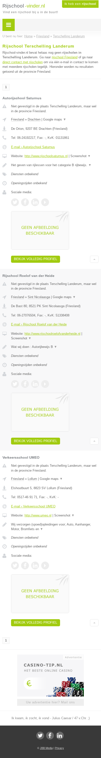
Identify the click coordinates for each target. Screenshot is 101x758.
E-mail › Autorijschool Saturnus (33, 147)
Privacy (59, 748)
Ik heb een (80, 4)
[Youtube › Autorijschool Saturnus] (45, 202)
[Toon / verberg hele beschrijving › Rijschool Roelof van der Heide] (55, 346)
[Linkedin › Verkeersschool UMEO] (35, 565)
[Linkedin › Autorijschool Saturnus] (35, 202)
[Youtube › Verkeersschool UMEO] (45, 565)
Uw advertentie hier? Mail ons (50, 702)
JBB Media (46, 748)
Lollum (32, 479)
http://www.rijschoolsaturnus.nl (46, 156)
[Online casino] (50, 656)
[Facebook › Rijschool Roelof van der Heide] (25, 384)
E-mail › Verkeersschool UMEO (33, 506)
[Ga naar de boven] (94, 259)
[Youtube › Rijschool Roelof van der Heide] (45, 384)
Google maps (54, 119)
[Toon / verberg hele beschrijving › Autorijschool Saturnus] (55, 165)
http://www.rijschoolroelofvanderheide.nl (52, 333)
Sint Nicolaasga (39, 297)
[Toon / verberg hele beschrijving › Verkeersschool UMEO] (55, 527)
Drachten (34, 119)
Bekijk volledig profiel (35, 259)
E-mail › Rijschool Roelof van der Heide (39, 324)
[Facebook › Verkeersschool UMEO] (25, 565)
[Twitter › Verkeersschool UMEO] (15, 565)
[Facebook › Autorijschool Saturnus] (25, 202)
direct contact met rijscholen (22, 62)
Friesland (17, 119)
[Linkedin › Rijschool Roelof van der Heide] (35, 384)
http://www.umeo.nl (38, 515)
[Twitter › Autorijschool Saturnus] (15, 202)
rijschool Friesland (64, 57)
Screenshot (80, 156)
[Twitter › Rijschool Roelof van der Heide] (15, 384)
